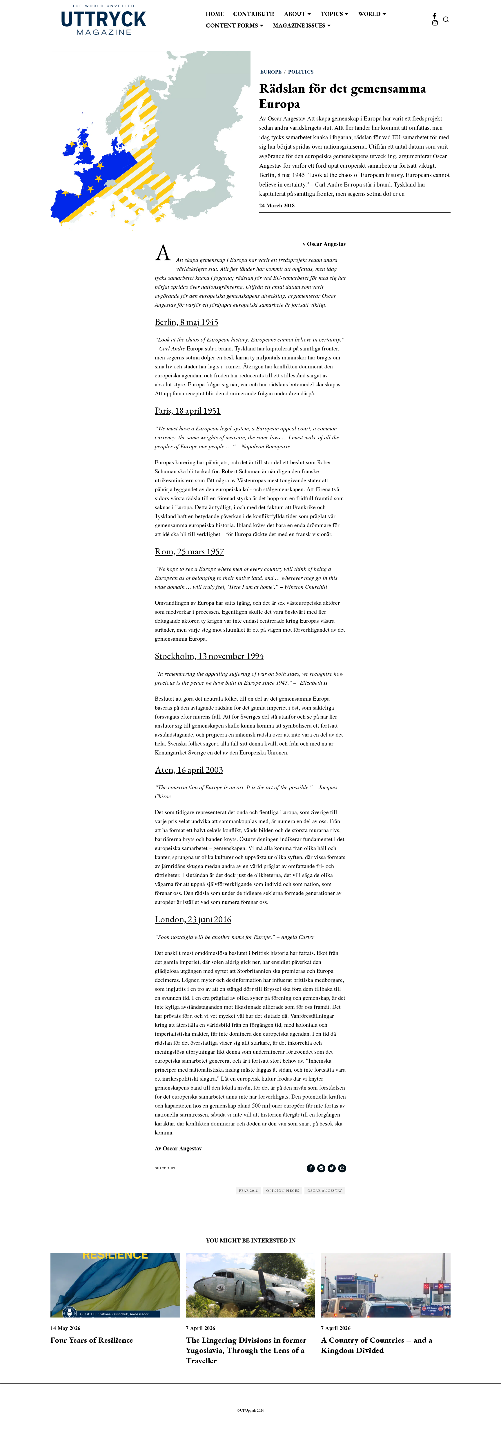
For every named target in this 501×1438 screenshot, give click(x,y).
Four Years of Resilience (91, 1340)
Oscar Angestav (324, 1190)
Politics (301, 72)
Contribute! (254, 14)
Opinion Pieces (282, 1190)
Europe (271, 72)
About (295, 14)
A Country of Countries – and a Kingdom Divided (376, 1345)
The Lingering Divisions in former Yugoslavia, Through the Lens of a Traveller (246, 1350)
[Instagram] (435, 23)
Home (215, 14)
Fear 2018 (248, 1190)
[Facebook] (434, 16)
